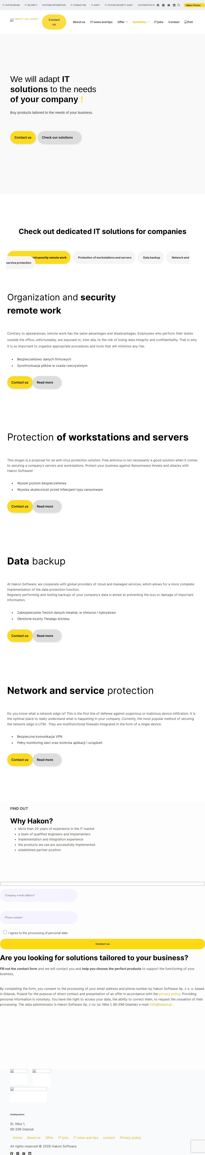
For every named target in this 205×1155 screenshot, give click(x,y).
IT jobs (158, 22)
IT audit (95, 5)
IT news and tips (101, 22)
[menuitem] (188, 22)
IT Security (31, 5)
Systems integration (54, 5)
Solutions (139, 22)
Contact (173, 22)
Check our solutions (57, 137)
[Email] (169, 5)
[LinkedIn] (174, 5)
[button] (38, 257)
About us (79, 22)
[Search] (178, 5)
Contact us (54, 22)
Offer (121, 22)
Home (17, 1138)
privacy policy (169, 994)
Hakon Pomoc (193, 5)
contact (109, 1138)
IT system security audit (119, 5)
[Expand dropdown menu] (127, 22)
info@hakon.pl (161, 1004)
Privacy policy (130, 1138)
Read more (45, 382)
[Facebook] (158, 5)
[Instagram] (163, 5)
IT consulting (78, 5)
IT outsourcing (11, 5)
